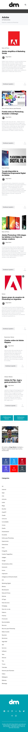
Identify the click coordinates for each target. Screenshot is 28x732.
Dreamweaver (5, 531)
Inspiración (5, 573)
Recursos (4, 625)
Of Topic (4, 599)
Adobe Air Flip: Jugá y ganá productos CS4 (13, 381)
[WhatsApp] (15, 715)
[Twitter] (23, 711)
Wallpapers (5, 677)
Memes (4, 586)
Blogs (3, 505)
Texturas (4, 657)
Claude (3, 515)
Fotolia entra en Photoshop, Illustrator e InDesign (13, 113)
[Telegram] (15, 711)
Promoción (5, 619)
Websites (11, 376)
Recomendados (6, 622)
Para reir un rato (6, 609)
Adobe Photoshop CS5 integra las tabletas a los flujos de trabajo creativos (14, 237)
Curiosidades (5, 522)
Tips (3, 661)
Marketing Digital (6, 583)
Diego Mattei (8, 56)
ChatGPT (4, 512)
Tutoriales (4, 667)
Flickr (3, 547)
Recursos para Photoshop (15, 108)
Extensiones (5, 544)
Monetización (5, 589)
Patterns (4, 612)
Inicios (3, 570)
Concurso (4, 518)
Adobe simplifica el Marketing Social (13, 52)
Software (6, 376)
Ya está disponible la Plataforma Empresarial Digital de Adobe (14, 173)
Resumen (4, 635)
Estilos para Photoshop (8, 538)
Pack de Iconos (5, 602)
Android (4, 489)
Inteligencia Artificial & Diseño (9, 577)
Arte (3, 496)
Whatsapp (4, 683)
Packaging (4, 606)
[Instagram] (8, 711)
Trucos (3, 664)
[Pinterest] (12, 711)
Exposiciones (7, 337)
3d (2, 486)
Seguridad (4, 641)
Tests (3, 654)
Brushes (4, 509)
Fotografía (4, 551)
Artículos (4, 499)
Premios (4, 615)
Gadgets (4, 557)
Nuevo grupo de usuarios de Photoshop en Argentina (13, 298)
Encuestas (4, 534)
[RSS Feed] (19, 711)
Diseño (3, 528)
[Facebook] (4, 711)
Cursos (3, 525)
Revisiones (4, 638)
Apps (3, 492)
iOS (3, 580)
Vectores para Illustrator (8, 670)
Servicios (4, 648)
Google (4, 560)
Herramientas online (7, 564)
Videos (3, 674)
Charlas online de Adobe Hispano (14, 341)
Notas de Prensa (5, 48)
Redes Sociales (5, 631)
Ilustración (4, 567)
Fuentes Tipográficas (7, 554)
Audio (3, 502)
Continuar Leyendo (8, 84)
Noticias (3, 294)
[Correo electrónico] (12, 715)
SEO (3, 644)
